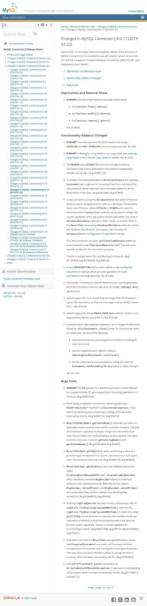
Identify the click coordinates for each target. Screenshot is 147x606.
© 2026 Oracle (29, 598)
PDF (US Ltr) (10, 293)
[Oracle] (12, 598)
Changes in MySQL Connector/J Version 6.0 (28, 255)
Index (10, 262)
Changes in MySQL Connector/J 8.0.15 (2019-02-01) (28, 203)
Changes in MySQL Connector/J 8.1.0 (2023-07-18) (28, 89)
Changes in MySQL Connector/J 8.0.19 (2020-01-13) (28, 179)
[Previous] (38, 25)
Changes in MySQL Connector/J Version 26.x (29, 58)
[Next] (51, 25)
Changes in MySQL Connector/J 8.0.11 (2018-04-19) (28, 227)
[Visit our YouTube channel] (133, 601)
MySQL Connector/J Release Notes (78, 26)
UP (104, 588)
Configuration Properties (100, 233)
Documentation (14, 17)
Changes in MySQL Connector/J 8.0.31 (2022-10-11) (28, 107)
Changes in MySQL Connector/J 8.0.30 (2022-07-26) (28, 113)
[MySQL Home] (10, 7)
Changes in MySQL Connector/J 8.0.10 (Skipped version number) (28, 233)
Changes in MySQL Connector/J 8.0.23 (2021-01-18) (28, 155)
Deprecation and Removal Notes (84, 71)
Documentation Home (21, 43)
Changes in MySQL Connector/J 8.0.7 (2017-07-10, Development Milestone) (29, 251)
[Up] (46, 25)
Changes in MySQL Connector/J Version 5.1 (28, 259)
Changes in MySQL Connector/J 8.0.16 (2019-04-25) (28, 197)
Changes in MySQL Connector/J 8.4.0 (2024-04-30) (28, 71)
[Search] (35, 34)
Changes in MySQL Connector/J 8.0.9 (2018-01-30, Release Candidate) (28, 239)
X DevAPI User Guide (97, 157)
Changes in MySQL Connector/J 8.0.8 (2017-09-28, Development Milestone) (29, 245)
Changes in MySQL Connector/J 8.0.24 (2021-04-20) (28, 149)
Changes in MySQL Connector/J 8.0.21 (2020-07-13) (28, 167)
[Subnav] (5, 58)
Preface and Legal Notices (20, 54)
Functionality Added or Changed (84, 78)
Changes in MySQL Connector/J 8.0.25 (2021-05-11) (28, 143)
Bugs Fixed (72, 85)
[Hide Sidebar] (4, 25)
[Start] (42, 25)
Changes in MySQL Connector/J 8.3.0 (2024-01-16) (28, 77)
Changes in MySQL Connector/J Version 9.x (28, 61)
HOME (98, 588)
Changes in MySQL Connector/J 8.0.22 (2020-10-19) (28, 161)
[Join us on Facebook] (113, 601)
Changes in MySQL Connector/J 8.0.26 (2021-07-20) (28, 137)
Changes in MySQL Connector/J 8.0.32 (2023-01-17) (28, 101)
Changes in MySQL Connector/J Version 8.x (28, 65)
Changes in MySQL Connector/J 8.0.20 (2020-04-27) (28, 173)
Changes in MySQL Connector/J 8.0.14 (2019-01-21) (28, 209)
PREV (91, 588)
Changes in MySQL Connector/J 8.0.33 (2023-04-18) (28, 95)
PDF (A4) (8, 296)
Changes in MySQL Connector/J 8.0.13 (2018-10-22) (28, 215)
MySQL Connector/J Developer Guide (22, 278)
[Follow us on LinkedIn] (127, 601)
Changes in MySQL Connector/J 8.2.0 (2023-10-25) (28, 83)
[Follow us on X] (120, 601)
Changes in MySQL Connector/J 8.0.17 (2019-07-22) (29, 191)
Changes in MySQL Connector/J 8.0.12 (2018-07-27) (28, 221)
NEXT (109, 588)
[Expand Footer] (141, 599)
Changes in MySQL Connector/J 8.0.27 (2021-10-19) (28, 131)
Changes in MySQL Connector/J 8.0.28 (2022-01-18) (28, 125)
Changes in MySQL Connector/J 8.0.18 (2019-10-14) (28, 185)
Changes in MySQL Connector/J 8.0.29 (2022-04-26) (28, 119)
